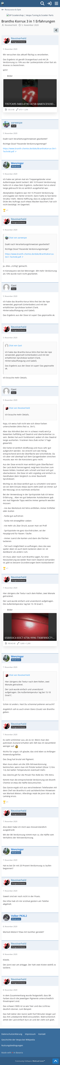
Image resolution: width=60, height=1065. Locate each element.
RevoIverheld (11, 25)
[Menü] (56, 3)
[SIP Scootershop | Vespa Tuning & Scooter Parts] (30, 15)
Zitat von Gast (15, 345)
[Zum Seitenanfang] (55, 1061)
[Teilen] (56, 30)
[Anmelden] (49, 3)
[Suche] (42, 3)
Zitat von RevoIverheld (19, 408)
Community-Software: (30, 1061)
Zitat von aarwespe (18, 237)
